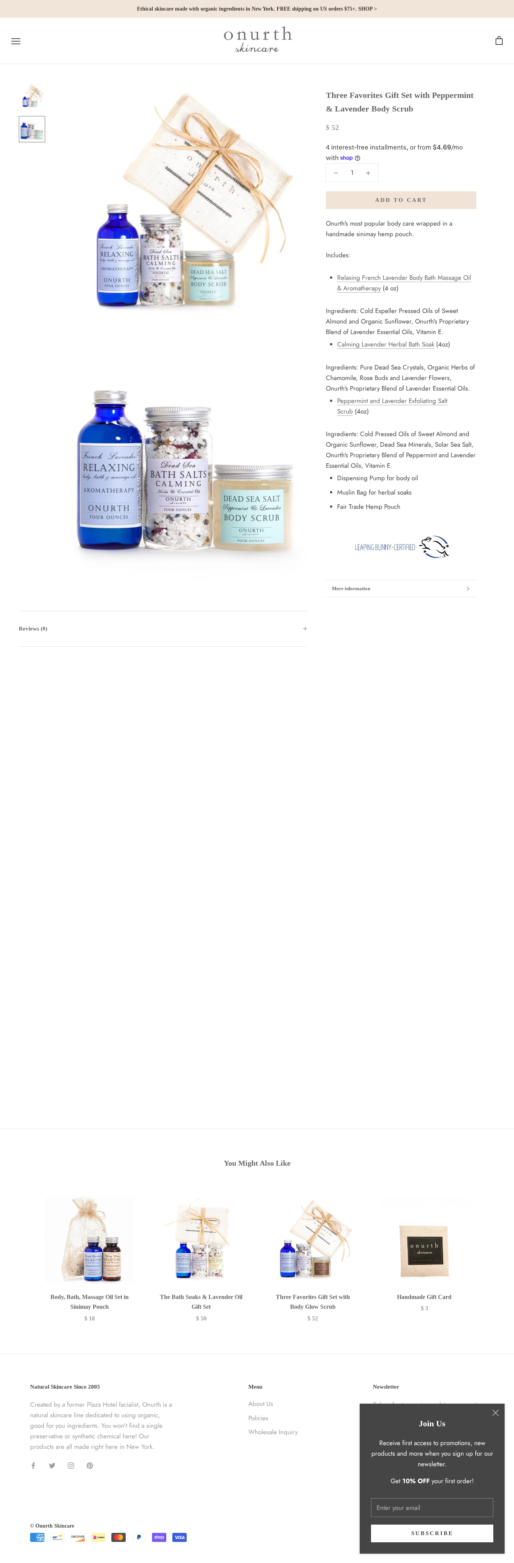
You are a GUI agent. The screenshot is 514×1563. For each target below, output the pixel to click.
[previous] (23, 1250)
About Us (260, 1403)
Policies (258, 1418)
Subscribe (432, 1533)
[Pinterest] (90, 1464)
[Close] (495, 1412)
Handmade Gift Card (424, 1297)
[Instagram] (71, 1464)
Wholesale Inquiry (273, 1431)
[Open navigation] (15, 40)
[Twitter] (52, 1464)
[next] (490, 1250)
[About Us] (401, 547)
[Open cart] (499, 41)
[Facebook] (33, 1464)
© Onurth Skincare (52, 1526)
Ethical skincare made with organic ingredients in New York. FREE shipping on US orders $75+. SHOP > (257, 9)
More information (351, 588)
